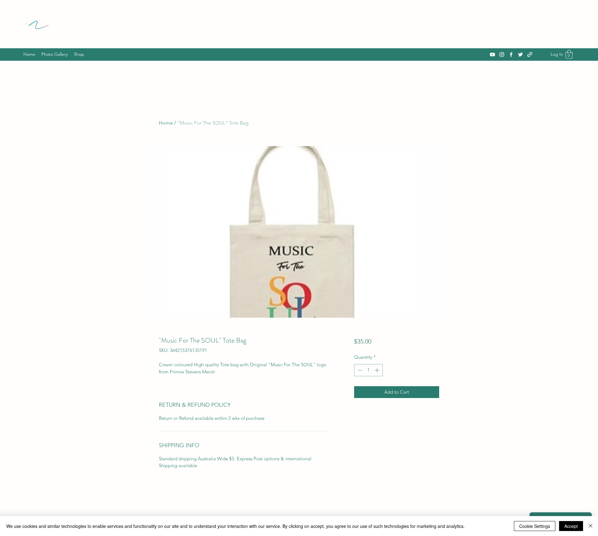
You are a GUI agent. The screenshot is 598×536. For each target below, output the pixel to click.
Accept (571, 526)
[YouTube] (492, 54)
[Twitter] (520, 54)
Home (166, 123)
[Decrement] (359, 370)
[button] (569, 54)
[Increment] (377, 370)
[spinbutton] (368, 370)
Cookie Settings (534, 526)
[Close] (590, 526)
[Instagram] (502, 54)
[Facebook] (511, 54)
